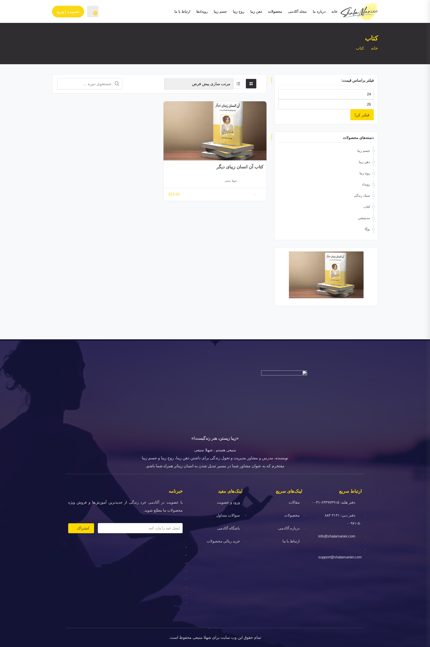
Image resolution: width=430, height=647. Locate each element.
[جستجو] (117, 83)
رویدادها (202, 11)
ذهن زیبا (256, 11)
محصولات (275, 11)
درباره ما (319, 11)
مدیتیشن (364, 218)
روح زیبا (238, 11)
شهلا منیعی (230, 180)
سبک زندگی (362, 195)
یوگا (367, 229)
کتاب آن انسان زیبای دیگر (240, 166)
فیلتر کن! (362, 115)
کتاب (367, 207)
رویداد (366, 184)
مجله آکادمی (297, 11)
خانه (334, 11)
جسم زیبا (220, 11)
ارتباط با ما (182, 11)
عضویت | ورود (68, 11)
